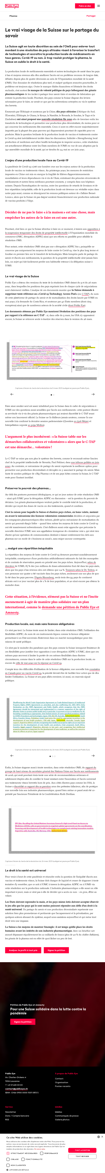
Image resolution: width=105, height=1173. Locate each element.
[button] (36, 1169)
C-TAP (85, 293)
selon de (91, 562)
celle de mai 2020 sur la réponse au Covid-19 (38, 662)
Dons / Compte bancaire (17, 1115)
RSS (7, 1119)
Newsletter (10, 1112)
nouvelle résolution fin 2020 (56, 119)
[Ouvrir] (99, 15)
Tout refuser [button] (82, 1156)
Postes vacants (62, 1086)
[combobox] (98, 1137)
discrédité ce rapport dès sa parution (32, 786)
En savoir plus (39, 1149)
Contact (59, 1078)
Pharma (13, 16)
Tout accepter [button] (82, 1150)
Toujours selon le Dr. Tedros (80, 569)
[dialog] (52, 1153)
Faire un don (85, 6)
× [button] (102, 1137)
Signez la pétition (56, 950)
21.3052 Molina (36, 425)
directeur (10, 566)
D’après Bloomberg (44, 577)
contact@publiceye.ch (16, 1088)
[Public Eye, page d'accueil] (12, 6)
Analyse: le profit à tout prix (23, 950)
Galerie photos (62, 1119)
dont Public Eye (77, 305)
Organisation (61, 1082)
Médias (58, 1112)
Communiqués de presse (66, 1115)
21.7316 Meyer (81, 421)
